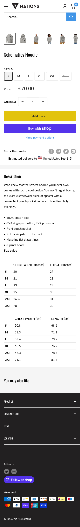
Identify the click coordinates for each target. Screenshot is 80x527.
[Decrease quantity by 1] (22, 101)
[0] (72, 6)
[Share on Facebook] (51, 151)
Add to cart (40, 116)
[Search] (71, 17)
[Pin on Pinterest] (58, 151)
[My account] (65, 6)
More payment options (40, 137)
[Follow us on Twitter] (6, 471)
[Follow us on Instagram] (14, 471)
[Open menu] (6, 6)
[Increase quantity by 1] (43, 101)
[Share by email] (73, 151)
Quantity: (10, 101)
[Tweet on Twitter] (66, 151)
